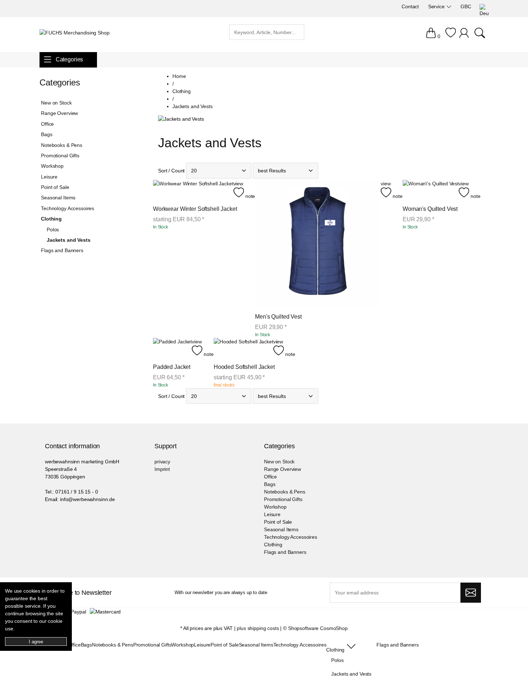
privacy (162, 461)
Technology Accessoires (67, 208)
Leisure (49, 177)
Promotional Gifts (60, 155)
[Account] (465, 36)
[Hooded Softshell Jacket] (243, 348)
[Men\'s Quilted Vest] (318, 244)
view (238, 183)
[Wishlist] (450, 36)
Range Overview (59, 113)
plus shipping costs (258, 628)
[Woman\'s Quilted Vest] (431, 190)
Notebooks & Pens (61, 145)
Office (47, 124)
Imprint (162, 469)
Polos (53, 229)
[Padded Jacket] (172, 348)
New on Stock (56, 103)
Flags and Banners (62, 250)
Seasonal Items (58, 197)
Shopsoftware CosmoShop (318, 628)
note (249, 196)
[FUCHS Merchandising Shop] (75, 33)
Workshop (52, 166)
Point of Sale (55, 187)
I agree (36, 641)
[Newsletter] (470, 593)
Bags (46, 134)
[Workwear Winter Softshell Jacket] (193, 190)
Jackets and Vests (69, 240)
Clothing (51, 219)
